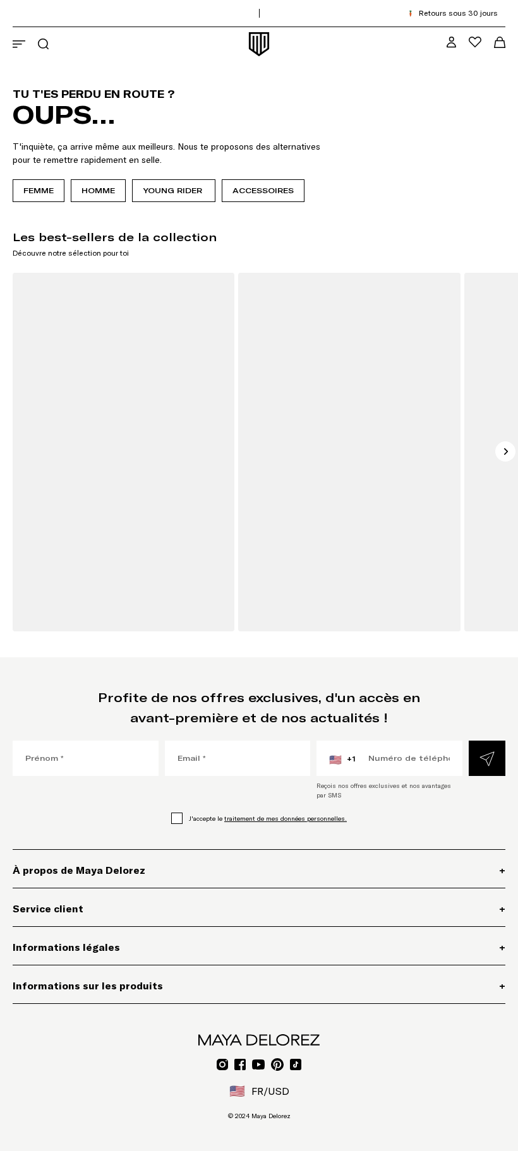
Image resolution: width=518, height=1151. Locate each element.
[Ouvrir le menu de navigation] (19, 44)
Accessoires (263, 190)
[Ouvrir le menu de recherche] (43, 43)
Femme (38, 190)
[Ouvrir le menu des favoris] (475, 42)
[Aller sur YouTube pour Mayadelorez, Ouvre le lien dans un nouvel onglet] (258, 1064)
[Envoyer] (487, 758)
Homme (98, 190)
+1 (342, 759)
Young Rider (174, 190)
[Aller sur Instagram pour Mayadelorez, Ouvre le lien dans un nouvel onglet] (222, 1064)
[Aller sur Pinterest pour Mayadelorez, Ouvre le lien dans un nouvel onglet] (277, 1064)
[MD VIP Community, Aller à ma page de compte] (451, 42)
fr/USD (259, 1091)
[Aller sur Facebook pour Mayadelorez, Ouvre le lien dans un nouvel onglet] (240, 1064)
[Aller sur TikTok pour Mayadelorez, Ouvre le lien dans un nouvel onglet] (295, 1064)
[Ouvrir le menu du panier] (499, 42)
